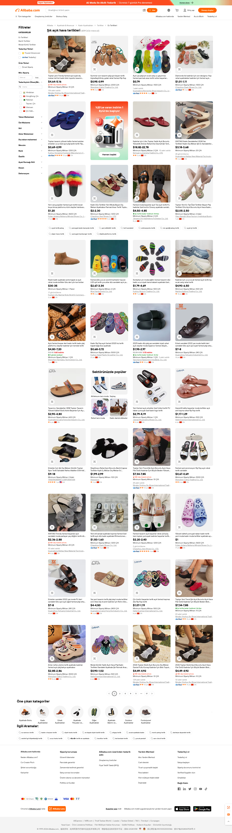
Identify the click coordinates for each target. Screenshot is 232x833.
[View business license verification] (140, 829)
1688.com (88, 821)
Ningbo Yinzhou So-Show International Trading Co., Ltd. (67, 93)
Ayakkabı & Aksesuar (65, 25)
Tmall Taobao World (103, 821)
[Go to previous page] (109, 693)
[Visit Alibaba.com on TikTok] (206, 789)
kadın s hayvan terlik (49, 732)
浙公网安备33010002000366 (159, 829)
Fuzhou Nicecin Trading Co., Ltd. (146, 291)
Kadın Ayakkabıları (85, 25)
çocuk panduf (140, 738)
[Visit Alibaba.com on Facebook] (179, 789)
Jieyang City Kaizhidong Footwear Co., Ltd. (150, 218)
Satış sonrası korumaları (69, 773)
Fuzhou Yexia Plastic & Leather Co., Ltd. (106, 355)
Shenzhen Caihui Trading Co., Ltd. (104, 87)
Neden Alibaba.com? (29, 757)
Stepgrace (94, 480)
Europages (155, 821)
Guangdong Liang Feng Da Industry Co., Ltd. (66, 420)
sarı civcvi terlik (159, 738)
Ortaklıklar (181, 778)
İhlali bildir (142, 783)
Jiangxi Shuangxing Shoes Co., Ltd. (147, 420)
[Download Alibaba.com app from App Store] (182, 808)
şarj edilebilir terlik (109, 228)
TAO (137, 821)
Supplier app (111, 809)
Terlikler (100, 25)
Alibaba (50, 25)
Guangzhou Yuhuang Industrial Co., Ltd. (191, 355)
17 (146, 694)
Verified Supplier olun (186, 773)
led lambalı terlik (121, 738)
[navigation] (30, 360)
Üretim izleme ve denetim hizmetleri (75, 778)
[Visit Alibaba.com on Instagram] (195, 789)
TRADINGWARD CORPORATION (61, 480)
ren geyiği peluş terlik (171, 228)
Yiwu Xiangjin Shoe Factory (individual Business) (194, 216)
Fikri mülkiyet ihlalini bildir (148, 778)
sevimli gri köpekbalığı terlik (31, 738)
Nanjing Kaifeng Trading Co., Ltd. (188, 291)
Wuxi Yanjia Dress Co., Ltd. (101, 291)
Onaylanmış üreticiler (108, 760)
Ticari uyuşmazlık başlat (148, 767)
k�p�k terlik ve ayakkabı (79, 738)
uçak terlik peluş (57, 228)
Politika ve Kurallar (67, 783)
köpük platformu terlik (107, 234)
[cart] (177, 11)
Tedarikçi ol (182, 757)
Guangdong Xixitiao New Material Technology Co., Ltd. (194, 156)
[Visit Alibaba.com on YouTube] (200, 789)
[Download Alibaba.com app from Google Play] (202, 808)
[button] (144, 10)
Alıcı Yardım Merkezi (146, 757)
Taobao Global (127, 821)
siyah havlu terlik (70, 732)
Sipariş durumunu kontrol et (189, 767)
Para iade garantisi (67, 762)
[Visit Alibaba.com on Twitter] (189, 789)
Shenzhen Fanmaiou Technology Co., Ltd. (65, 360)
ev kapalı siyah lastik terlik (94, 732)
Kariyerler (25, 773)
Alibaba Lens (35, 809)
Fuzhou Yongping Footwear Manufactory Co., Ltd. (67, 153)
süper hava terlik (57, 234)
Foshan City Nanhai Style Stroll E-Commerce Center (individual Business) (67, 295)
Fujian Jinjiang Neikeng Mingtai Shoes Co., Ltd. (67, 216)
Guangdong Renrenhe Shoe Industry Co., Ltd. (152, 91)
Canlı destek (143, 762)
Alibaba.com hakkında (30, 752)
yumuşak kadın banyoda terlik (83, 228)
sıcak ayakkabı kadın (136, 732)
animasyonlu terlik (148, 228)
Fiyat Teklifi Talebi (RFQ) (109, 765)
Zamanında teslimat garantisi (72, 767)
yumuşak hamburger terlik (82, 234)
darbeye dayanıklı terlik (181, 732)
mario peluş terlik (158, 732)
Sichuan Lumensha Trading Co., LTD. (148, 153)
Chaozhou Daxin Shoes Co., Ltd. (188, 87)
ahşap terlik (116, 732)
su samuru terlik (27, 732)
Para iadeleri (143, 773)
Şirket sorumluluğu (28, 767)
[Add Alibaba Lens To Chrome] (57, 808)
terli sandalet (128, 228)
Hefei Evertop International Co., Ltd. (190, 420)
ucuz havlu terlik (56, 738)
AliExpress (77, 821)
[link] (228, 807)
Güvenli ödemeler (67, 757)
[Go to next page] (152, 693)
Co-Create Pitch (27, 762)
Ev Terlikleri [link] (112, 25)
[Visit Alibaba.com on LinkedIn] (184, 789)
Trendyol (144, 821)
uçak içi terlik (192, 228)
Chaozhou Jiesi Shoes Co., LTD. (103, 216)
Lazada (116, 821)
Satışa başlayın (183, 762)
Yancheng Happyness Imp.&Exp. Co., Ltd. (150, 360)
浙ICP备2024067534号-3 (184, 829)
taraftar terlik (102, 738)
